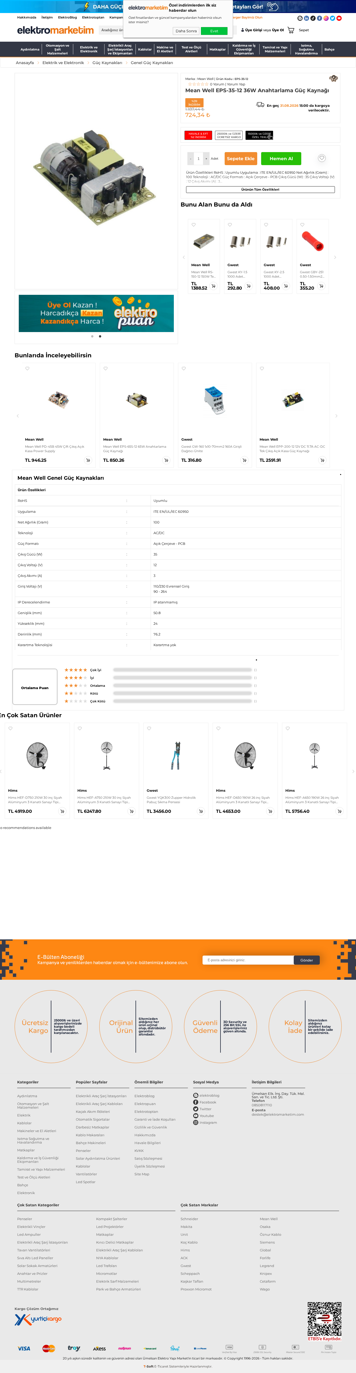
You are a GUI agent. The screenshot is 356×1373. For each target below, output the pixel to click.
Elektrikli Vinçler (31, 1227)
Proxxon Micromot (196, 1289)
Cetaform (268, 1281)
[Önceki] (184, 257)
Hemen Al (281, 158)
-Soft (149, 1366)
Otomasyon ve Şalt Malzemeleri (57, 49)
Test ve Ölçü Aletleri (191, 49)
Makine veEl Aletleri (165, 49)
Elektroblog (144, 1096)
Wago (265, 1289)
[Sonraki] (335, 257)
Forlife (265, 1258)
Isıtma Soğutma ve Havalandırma (33, 1140)
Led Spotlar (85, 1182)
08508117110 (262, 1105)
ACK (184, 1258)
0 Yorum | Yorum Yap (216, 84)
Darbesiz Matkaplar (92, 1127)
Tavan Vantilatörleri (33, 1250)
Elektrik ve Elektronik (89, 49)
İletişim (47, 17)
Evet (214, 31)
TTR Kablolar (27, 1289)
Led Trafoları (106, 1266)
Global (265, 1250)
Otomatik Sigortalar (93, 1119)
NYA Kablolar (107, 1258)
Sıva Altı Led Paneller (35, 1258)
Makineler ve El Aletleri (36, 1131)
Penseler (83, 1151)
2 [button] (100, 336)
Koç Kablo (189, 1242)
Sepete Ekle (241, 158)
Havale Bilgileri (147, 1143)
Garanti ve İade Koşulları (155, 1119)
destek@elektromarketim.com (278, 1114)
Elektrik (23, 1115)
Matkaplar (218, 49)
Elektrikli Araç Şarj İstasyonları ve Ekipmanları (120, 49)
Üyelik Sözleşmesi (149, 1166)
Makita (186, 1227)
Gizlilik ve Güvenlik (150, 1127)
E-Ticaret (161, 1366)
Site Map (141, 1174)
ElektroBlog (67, 17)
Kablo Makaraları (90, 1135)
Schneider (189, 1219)
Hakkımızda (26, 17)
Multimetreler (29, 1281)
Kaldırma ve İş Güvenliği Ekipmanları (243, 49)
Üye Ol (278, 30)
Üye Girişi (253, 30)
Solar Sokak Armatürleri (37, 1266)
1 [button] (92, 336)
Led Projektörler (110, 1227)
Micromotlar (106, 1273)
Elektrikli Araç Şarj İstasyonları (101, 1096)
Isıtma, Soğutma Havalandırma (306, 49)
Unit (184, 1234)
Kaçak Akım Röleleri (93, 1111)
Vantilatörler (86, 1174)
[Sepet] (289, 29)
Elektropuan (145, 1104)
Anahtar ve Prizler (32, 1273)
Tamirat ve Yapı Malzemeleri (275, 49)
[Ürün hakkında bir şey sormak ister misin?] (333, 78)
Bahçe (329, 49)
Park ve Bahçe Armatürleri (118, 1289)
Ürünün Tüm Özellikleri (260, 189)
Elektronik (26, 1193)
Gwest (186, 1266)
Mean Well (269, 1219)
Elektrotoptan (93, 17)
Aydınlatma (30, 49)
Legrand (267, 1266)
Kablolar (145, 49)
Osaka (265, 1227)
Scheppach (190, 1273)
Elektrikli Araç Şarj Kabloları (99, 1104)
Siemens (267, 1242)
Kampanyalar (120, 17)
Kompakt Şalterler (111, 1219)
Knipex (266, 1273)
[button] (190, 158)
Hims (185, 1250)
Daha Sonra (186, 31)
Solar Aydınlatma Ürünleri (98, 1158)
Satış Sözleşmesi (148, 1158)
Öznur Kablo (270, 1234)
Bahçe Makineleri (91, 1143)
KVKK (139, 1151)
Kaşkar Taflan (192, 1281)
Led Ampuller (29, 1234)
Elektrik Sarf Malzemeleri (117, 1281)
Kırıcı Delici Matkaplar (115, 1242)
